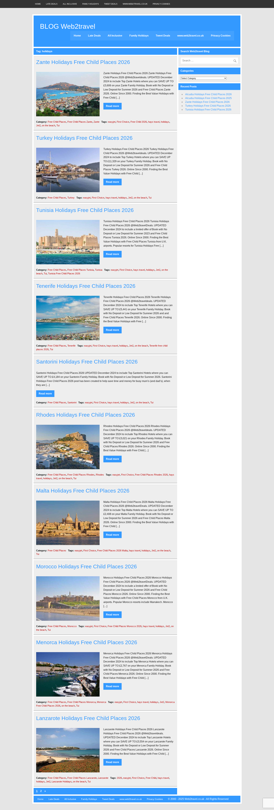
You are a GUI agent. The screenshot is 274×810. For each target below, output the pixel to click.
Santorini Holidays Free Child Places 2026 (87, 362)
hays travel (154, 121)
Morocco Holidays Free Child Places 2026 (86, 566)
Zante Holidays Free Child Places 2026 (83, 62)
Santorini (71, 402)
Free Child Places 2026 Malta (112, 550)
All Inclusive (70, 4)
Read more (112, 106)
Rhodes (100, 474)
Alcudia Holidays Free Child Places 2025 (208, 98)
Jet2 (38, 125)
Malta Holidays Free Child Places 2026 (82, 491)
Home (38, 4)
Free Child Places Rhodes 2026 (151, 474)
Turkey (71, 197)
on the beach (48, 125)
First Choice (123, 121)
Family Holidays (90, 4)
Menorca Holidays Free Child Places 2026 (86, 642)
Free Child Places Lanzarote (82, 778)
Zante (96, 121)
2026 (119, 778)
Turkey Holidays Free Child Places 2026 (84, 138)
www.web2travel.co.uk (135, 4)
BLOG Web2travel (67, 26)
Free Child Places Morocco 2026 (125, 626)
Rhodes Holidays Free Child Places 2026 (85, 415)
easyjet (111, 121)
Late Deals (51, 4)
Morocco (72, 626)
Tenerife (71, 345)
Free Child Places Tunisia (80, 269)
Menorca (101, 702)
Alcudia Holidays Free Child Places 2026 (208, 94)
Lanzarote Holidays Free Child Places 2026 (88, 718)
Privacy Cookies (161, 4)
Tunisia (98, 269)
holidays (165, 121)
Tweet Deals (110, 4)
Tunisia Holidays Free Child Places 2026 (85, 210)
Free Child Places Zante (79, 121)
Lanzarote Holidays (62, 781)
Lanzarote (103, 778)
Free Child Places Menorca (81, 702)
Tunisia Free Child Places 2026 (64, 273)
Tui (57, 125)
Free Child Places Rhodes (81, 474)
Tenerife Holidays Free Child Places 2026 (85, 286)
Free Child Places (57, 121)
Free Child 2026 (138, 121)
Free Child (151, 778)
